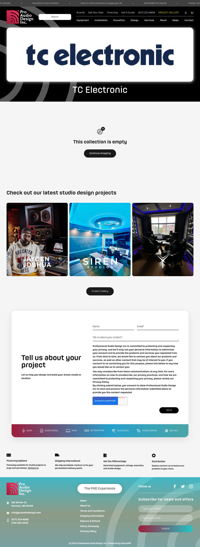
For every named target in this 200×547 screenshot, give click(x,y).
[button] (37, 239)
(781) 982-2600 (19, 523)
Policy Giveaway (89, 526)
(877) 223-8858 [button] (146, 13)
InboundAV (125, 543)
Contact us (33, 468)
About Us (85, 506)
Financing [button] (112, 13)
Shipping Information (92, 516)
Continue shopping (100, 153)
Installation (101, 20)
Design (135, 20)
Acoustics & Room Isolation (23, 3)
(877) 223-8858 (20, 519)
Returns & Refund (90, 521)
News (175, 20)
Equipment (83, 20)
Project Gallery (100, 291)
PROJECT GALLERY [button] (169, 13)
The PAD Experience (99, 488)
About (163, 20)
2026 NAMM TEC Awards (132, 3)
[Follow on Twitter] (182, 486)
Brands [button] (81, 13)
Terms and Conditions (92, 511)
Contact (188, 20)
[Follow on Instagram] (191, 486)
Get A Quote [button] (128, 13)
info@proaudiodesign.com (26, 513)
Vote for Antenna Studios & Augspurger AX (78, 3)
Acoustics (119, 20)
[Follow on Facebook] (174, 486)
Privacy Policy (88, 531)
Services (149, 20)
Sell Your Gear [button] (96, 13)
